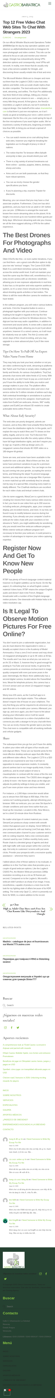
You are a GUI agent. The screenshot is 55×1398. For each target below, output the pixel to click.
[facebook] (11, 1027)
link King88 (13, 1220)
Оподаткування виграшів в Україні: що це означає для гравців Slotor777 (26, 978)
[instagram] (5, 1027)
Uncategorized (20, 38)
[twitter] (17, 1027)
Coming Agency (12, 1290)
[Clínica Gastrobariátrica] (22, 6)
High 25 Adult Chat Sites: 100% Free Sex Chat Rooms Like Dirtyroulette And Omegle (24, 911)
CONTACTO (8, 1129)
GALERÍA (7, 1110)
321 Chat (14, 904)
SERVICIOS (8, 1100)
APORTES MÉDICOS (12, 1115)
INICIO (6, 1090)
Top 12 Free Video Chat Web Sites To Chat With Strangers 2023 (24, 27)
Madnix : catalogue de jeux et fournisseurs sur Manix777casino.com (26, 943)
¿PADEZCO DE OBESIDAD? (15, 1120)
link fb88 (12, 1200)
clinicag (7, 38)
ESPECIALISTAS (10, 1105)
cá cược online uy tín (18, 1159)
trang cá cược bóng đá (18, 1179)
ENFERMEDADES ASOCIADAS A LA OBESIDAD (24, 1124)
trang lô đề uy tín (16, 1139)
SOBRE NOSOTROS (12, 1095)
